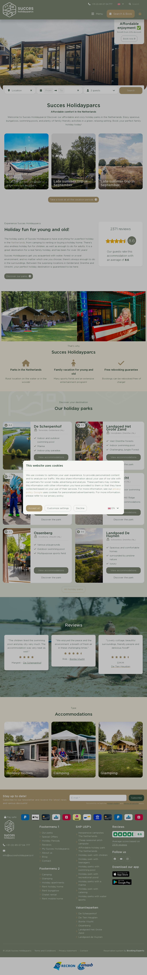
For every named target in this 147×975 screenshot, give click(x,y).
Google (38, 492)
